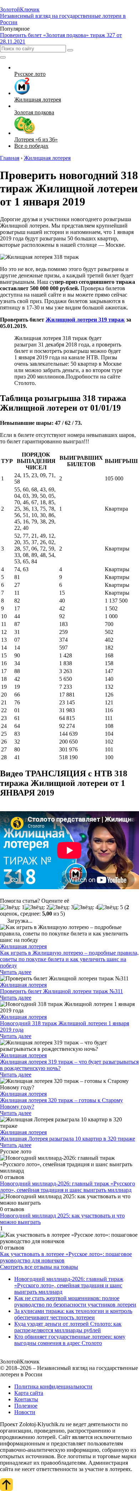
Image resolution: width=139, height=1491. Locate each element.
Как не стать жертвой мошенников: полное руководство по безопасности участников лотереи (75, 1301)
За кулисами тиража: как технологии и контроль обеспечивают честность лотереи (73, 1314)
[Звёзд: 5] (110, 907)
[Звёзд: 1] (12, 907)
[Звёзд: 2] (37, 907)
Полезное (25, 1406)
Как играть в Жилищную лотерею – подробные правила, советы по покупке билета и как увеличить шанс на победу (69, 959)
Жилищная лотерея (23, 946)
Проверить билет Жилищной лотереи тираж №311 (61, 991)
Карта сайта (28, 1393)
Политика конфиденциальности (53, 1386)
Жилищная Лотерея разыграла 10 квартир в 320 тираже (67, 1139)
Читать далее (15, 972)
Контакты (26, 1399)
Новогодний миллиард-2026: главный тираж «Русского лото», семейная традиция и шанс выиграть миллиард (67, 1186)
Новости (24, 1412)
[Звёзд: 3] (61, 907)
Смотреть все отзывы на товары (39, 1267)
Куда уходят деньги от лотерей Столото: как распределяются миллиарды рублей (68, 1327)
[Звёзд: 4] (86, 907)
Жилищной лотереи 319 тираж (85, 320)
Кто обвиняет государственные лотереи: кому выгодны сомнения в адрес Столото (69, 1340)
